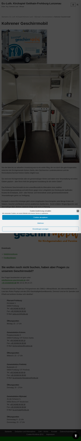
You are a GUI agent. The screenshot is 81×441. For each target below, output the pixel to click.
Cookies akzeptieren (40, 217)
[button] (78, 211)
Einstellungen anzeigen (40, 229)
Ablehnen (40, 223)
